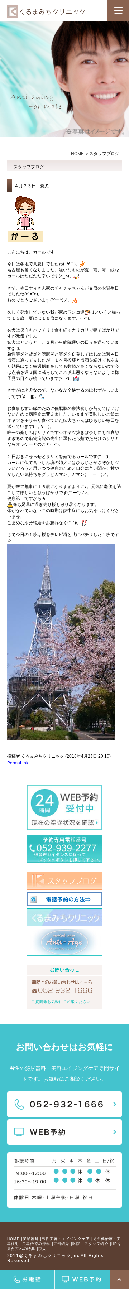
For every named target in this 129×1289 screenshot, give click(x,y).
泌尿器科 (31, 1239)
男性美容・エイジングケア (66, 1239)
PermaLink (17, 763)
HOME (77, 153)
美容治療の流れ (36, 1244)
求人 (42, 1249)
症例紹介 (61, 1244)
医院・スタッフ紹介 (90, 1244)
